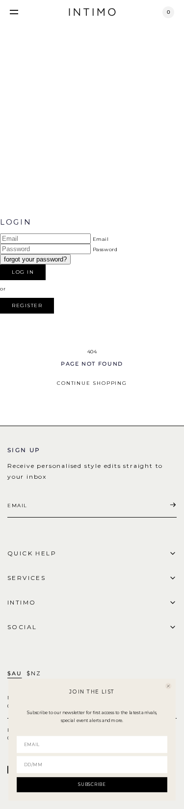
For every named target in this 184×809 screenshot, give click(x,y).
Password (105, 249)
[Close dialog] (168, 686)
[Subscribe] (173, 505)
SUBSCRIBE (92, 784)
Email (101, 239)
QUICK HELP (31, 553)
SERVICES (26, 577)
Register (27, 305)
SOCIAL (22, 627)
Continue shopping (92, 383)
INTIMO (21, 602)
